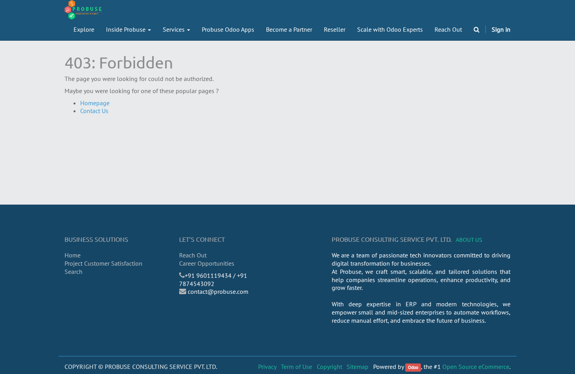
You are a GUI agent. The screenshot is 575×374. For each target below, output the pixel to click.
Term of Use (296, 366)
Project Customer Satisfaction (103, 263)
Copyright (329, 366)
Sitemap (357, 366)
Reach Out (193, 255)
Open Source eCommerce (475, 366)
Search (74, 271)
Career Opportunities (206, 263)
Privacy (267, 366)
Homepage (95, 103)
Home (73, 255)
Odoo (413, 367)
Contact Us (94, 111)
